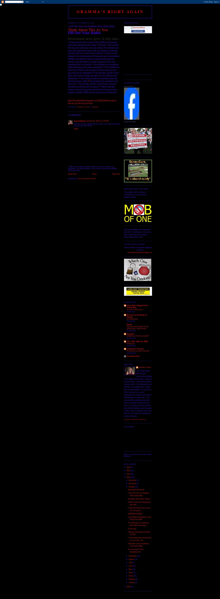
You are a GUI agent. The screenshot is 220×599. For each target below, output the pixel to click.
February (132, 579)
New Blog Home (132, 319)
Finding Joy (131, 343)
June (131, 566)
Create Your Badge (130, 121)
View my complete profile (135, 419)
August (131, 559)
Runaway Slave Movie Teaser (139, 499)
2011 (129, 474)
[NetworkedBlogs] (138, 28)
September (133, 556)
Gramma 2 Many (145, 367)
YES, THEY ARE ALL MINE (137, 341)
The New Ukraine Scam (135, 310)
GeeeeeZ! (130, 334)
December (133, 480)
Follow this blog (138, 31)
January (132, 582)
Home (94, 174)
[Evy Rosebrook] (131, 119)
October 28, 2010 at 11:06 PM (98, 121)
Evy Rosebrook (129, 86)
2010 (129, 477)
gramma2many (80, 121)
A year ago (132, 529)
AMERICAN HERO (135, 514)
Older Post (116, 174)
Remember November (136, 490)
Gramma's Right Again (110, 11)
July (130, 563)
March (131, 576)
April (131, 572)
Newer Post (72, 174)
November (133, 483)
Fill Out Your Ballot (84, 32)
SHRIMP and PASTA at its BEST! (138, 336)
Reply (76, 129)
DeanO (129, 324)
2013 (129, 467)
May (130, 569)
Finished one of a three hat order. (138, 351)
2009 (129, 587)
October (132, 487)
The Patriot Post (133, 356)
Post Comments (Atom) (87, 179)
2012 (129, 471)
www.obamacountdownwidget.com (140, 252)
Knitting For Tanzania (135, 349)
